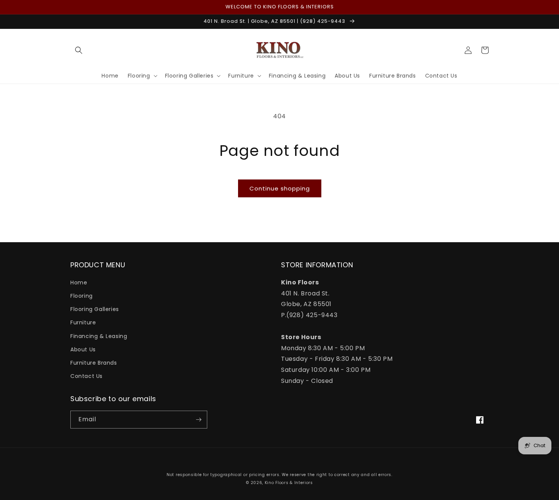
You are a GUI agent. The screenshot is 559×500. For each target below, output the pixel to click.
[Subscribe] (198, 420)
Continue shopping (279, 188)
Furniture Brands (93, 363)
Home (78, 282)
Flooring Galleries (94, 309)
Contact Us (86, 376)
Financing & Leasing (98, 336)
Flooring (81, 296)
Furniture (83, 322)
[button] (78, 50)
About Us (83, 349)
